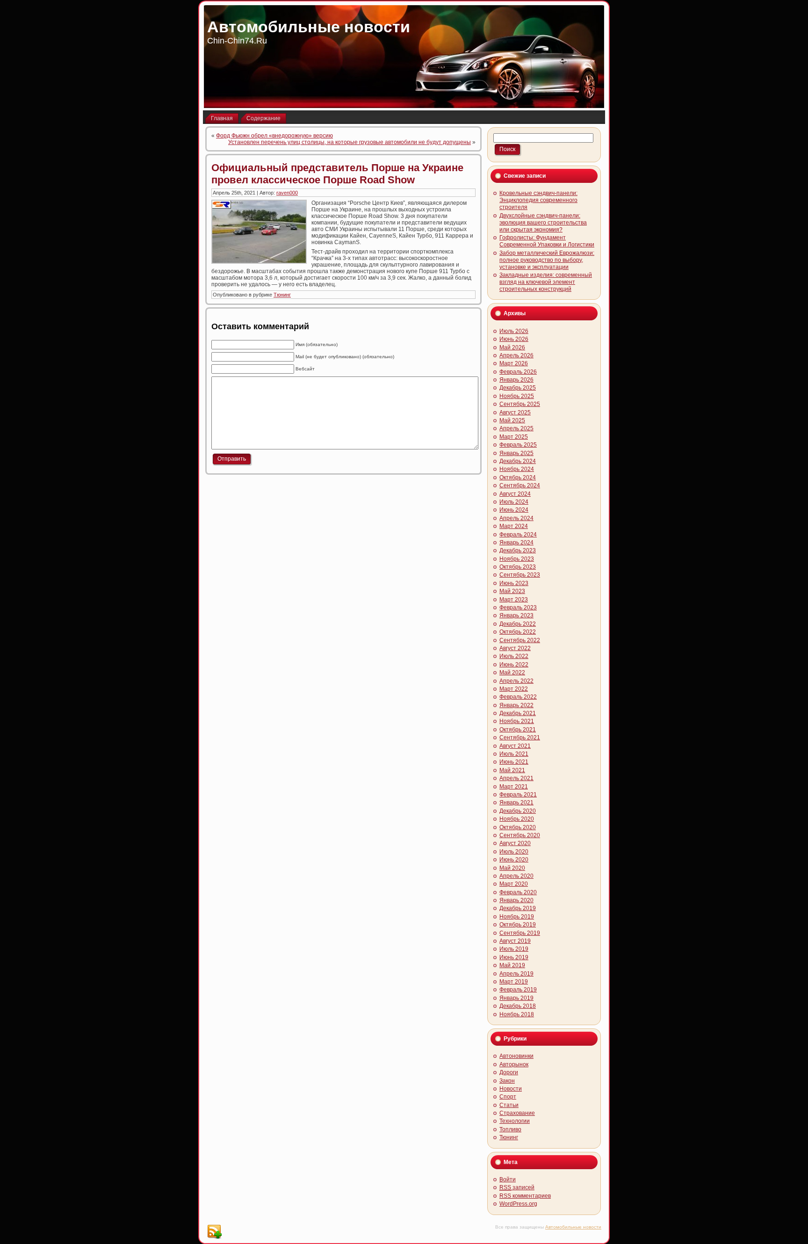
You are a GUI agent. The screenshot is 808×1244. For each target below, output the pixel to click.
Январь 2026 (516, 379)
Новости (510, 1088)
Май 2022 (512, 672)
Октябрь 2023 (517, 567)
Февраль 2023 (518, 607)
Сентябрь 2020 (519, 835)
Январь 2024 (516, 542)
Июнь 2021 (513, 762)
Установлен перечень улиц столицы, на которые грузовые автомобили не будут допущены (349, 142)
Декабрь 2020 (517, 811)
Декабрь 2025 (517, 387)
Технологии (514, 1121)
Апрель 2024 (516, 518)
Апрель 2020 (516, 876)
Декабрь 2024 (517, 461)
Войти (507, 1179)
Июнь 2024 (513, 509)
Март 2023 (513, 599)
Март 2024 (513, 526)
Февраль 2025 (518, 444)
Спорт (507, 1096)
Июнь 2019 (513, 957)
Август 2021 (515, 746)
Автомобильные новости (308, 27)
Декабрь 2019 (517, 908)
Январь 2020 (516, 900)
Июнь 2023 (513, 583)
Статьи (509, 1105)
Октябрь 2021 (517, 729)
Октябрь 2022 (517, 632)
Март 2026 (513, 363)
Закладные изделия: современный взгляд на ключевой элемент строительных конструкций (545, 282)
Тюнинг (282, 294)
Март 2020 (513, 884)
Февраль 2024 (518, 534)
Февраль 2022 (518, 697)
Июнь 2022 (513, 664)
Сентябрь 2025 (519, 404)
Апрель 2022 (516, 681)
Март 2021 (513, 786)
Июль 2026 (513, 331)
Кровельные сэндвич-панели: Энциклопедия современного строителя (538, 200)
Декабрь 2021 (517, 713)
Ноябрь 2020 (516, 819)
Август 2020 (515, 843)
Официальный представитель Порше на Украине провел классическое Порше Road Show (337, 174)
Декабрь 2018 (517, 1006)
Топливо (510, 1129)
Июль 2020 (513, 851)
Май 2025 (512, 420)
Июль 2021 (513, 754)
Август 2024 (515, 494)
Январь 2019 (516, 998)
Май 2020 (512, 868)
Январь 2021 (516, 802)
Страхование (517, 1113)
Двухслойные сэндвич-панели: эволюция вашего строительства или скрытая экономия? (543, 222)
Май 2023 (512, 591)
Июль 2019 (513, 949)
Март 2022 (513, 689)
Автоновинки (516, 1056)
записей (516, 1187)
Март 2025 (513, 437)
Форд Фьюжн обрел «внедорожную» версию (274, 135)
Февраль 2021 (518, 794)
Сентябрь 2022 (519, 640)
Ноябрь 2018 (516, 1014)
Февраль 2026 (518, 372)
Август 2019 (515, 941)
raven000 (287, 192)
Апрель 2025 (516, 428)
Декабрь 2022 (517, 624)
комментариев (525, 1196)
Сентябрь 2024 (519, 485)
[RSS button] (214, 1231)
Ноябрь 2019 (516, 916)
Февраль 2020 (518, 892)
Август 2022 (515, 648)
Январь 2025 (516, 453)
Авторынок (513, 1064)
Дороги (508, 1072)
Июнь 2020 (513, 859)
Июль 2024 (513, 502)
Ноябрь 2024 (516, 469)
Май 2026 (512, 347)
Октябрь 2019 (517, 924)
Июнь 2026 (513, 339)
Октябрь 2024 (517, 477)
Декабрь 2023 (517, 550)
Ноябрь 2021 (516, 721)
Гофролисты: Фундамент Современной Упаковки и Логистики (546, 241)
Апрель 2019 (516, 973)
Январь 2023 (516, 615)
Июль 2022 (513, 656)
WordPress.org (518, 1204)
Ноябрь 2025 (516, 396)
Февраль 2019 (518, 989)
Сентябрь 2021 (519, 737)
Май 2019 (512, 965)
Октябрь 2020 (517, 827)
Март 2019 (513, 981)
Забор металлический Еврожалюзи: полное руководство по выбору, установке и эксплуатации (546, 260)
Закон (507, 1081)
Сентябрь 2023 (519, 574)
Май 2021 (512, 770)
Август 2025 (515, 412)
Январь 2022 (516, 705)
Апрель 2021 (516, 778)
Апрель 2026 (516, 355)
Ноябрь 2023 (516, 559)
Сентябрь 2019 (519, 933)
